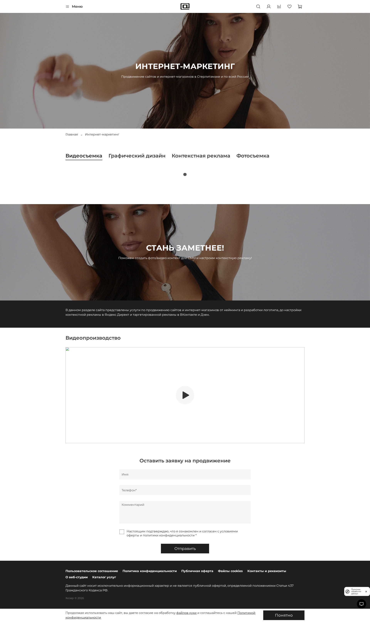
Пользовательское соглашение (92, 571)
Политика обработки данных (356, 591)
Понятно (284, 615)
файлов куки (186, 613)
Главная (72, 134)
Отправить (185, 548)
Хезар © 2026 (75, 598)
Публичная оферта (197, 571)
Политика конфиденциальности (150, 571)
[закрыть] (366, 591)
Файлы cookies (230, 571)
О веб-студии (77, 577)
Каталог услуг (104, 577)
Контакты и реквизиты (266, 571)
